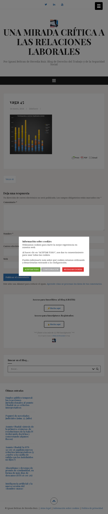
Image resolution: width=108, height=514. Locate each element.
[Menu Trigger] (99, 6)
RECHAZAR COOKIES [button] (73, 269)
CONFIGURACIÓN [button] (50, 269)
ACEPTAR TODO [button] (32, 269)
